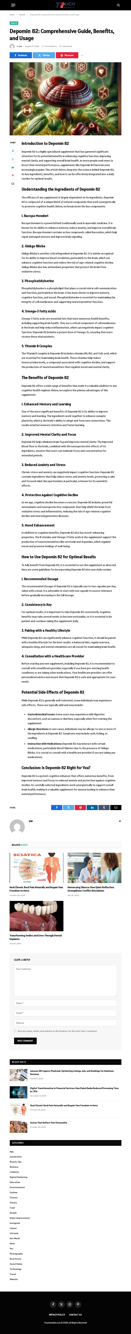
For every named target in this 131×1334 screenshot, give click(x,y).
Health (14, 23)
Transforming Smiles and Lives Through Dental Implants (36, 937)
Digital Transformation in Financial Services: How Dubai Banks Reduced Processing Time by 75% (74, 1090)
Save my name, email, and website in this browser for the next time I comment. (57, 1031)
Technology (15, 1269)
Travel (13, 1274)
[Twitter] (13, 159)
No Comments (51, 46)
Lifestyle (14, 1233)
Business (14, 1166)
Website (14, 1279)
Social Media (16, 1263)
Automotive (16, 1156)
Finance (14, 1197)
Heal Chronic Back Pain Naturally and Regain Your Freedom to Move (36, 889)
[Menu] (13, 5)
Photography (16, 1253)
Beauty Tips (16, 1161)
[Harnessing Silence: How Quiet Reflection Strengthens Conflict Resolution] (94, 868)
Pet (11, 1248)
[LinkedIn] (13, 167)
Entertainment (17, 1187)
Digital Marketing (18, 1177)
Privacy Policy (57, 1314)
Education (15, 1182)
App (12, 1151)
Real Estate (15, 1258)
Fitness (13, 1202)
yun (20, 46)
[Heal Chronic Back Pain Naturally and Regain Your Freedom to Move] (36, 868)
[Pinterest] (13, 175)
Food (12, 1207)
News (12, 1243)
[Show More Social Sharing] (82, 55)
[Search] (118, 5)
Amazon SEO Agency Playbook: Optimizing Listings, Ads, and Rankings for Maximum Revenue (72, 1072)
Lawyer (13, 1228)
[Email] (13, 183)
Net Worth (15, 1238)
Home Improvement (20, 1218)
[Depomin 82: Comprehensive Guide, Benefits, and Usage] (65, 98)
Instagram (15, 1223)
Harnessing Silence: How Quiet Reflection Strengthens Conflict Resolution (91, 889)
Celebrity (14, 1172)
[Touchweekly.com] (66, 5)
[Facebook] (13, 151)
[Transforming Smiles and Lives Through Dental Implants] (36, 916)
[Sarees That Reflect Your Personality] (18, 1127)
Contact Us (75, 1314)
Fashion (13, 1192)
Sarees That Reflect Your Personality (48, 1122)
